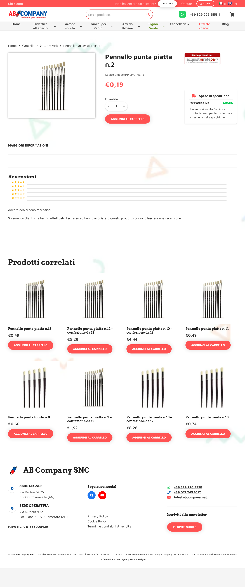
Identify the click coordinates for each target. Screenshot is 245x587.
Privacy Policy (98, 516)
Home (12, 46)
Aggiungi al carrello (128, 119)
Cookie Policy (97, 521)
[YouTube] (102, 495)
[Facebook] (92, 495)
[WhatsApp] (182, 14)
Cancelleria (30, 46)
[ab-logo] (28, 14)
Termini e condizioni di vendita (109, 526)
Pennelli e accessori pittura (82, 46)
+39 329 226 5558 (188, 487)
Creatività (51, 46)
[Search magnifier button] (148, 14)
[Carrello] (232, 14)
